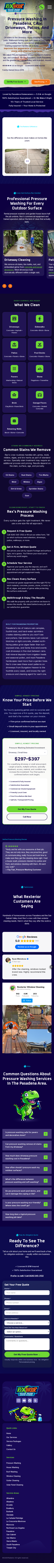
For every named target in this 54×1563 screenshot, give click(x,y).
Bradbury (10, 1508)
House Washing (12, 1467)
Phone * (7, 1298)
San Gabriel (11, 1535)
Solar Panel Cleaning (14, 1485)
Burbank (9, 1512)
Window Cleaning (13, 1476)
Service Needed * (11, 1319)
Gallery (9, 1445)
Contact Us (10, 1449)
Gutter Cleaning (12, 1480)
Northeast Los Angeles (15, 1528)
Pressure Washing (13, 1463)
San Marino (11, 1538)
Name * (7, 1289)
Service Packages (13, 1441)
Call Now (27, 817)
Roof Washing (11, 1472)
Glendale (9, 1515)
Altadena (10, 1502)
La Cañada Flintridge (14, 1518)
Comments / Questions (13, 1336)
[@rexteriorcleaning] (12, 988)
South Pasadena (13, 1545)
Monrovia (10, 1525)
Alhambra (10, 1498)
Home (8, 1433)
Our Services (11, 1437)
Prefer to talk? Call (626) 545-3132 (27, 1276)
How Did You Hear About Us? (15, 1328)
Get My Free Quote (27, 809)
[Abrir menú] (49, 7)
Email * (7, 1309)
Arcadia (9, 1505)
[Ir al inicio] (13, 7)
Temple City (11, 1548)
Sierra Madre (11, 1541)
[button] (4, 286)
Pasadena (10, 1531)
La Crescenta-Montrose (16, 1521)
